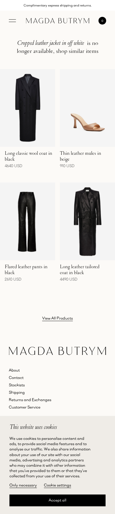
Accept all (57, 500)
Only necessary (23, 485)
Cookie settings (57, 485)
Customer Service (24, 407)
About (14, 370)
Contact (16, 377)
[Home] (57, 20)
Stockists (17, 385)
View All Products (57, 318)
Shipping (17, 392)
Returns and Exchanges (30, 399)
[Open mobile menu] (12, 20)
